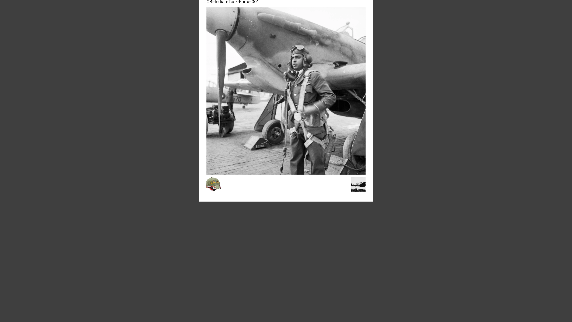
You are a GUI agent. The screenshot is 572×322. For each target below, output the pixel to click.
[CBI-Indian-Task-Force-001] (286, 173)
